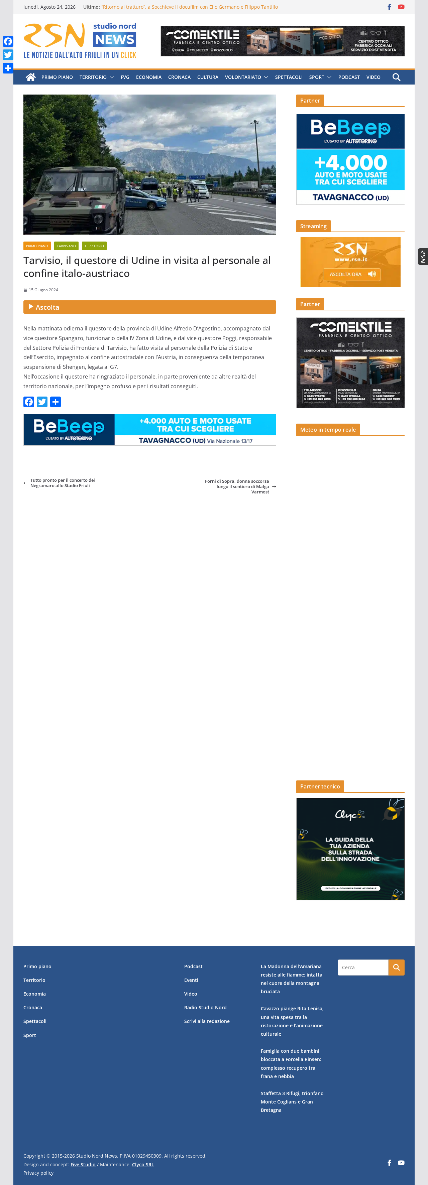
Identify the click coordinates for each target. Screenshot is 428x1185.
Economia (149, 77)
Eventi (191, 980)
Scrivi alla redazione (207, 1021)
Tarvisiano (66, 246)
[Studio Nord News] (30, 77)
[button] (110, 77)
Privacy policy (38, 1173)
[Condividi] (8, 68)
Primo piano (57, 77)
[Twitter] (8, 54)
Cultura (207, 77)
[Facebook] (8, 41)
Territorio (93, 77)
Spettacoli (289, 77)
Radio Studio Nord (205, 1007)
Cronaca (179, 77)
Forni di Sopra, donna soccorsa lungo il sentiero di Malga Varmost (237, 486)
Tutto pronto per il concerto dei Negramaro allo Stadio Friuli (62, 482)
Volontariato (243, 77)
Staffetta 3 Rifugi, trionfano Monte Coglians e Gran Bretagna (292, 1101)
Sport (316, 77)
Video (373, 77)
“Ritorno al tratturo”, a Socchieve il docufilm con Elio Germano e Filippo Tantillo (189, 7)
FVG (125, 77)
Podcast (349, 77)
